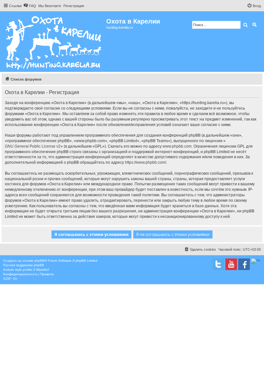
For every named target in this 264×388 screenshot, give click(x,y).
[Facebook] (244, 264)
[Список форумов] (54, 41)
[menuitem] (29, 6)
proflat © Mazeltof (36, 269)
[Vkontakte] (218, 264)
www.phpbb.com (177, 146)
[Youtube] (231, 264)
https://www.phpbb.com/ (145, 162)
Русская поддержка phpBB (23, 265)
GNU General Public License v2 (33, 146)
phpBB (39, 260)
